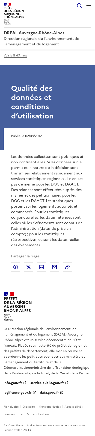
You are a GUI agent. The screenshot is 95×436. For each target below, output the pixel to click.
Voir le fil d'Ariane (15, 55)
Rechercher (79, 5)
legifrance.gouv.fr (18, 392)
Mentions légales (50, 407)
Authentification (38, 414)
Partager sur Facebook (15, 267)
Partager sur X (28, 267)
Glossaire (29, 407)
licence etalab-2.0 (15, 430)
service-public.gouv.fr (47, 382)
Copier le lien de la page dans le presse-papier (67, 267)
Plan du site (11, 407)
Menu (88, 5)
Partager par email (54, 267)
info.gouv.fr (13, 382)
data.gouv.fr (49, 392)
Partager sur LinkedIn (41, 267)
